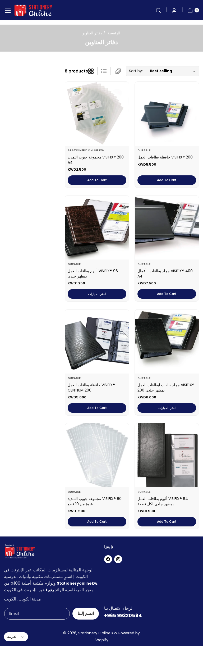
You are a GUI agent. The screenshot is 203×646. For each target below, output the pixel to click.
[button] (8, 10)
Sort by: (136, 71)
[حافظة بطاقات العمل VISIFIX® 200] (167, 114)
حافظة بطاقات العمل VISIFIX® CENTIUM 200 (91, 387)
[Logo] (20, 552)
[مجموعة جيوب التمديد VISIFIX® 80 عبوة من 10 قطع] (97, 455)
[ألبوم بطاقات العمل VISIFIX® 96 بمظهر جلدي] (97, 227)
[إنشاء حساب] (174, 10)
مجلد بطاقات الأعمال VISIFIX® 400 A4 (165, 273)
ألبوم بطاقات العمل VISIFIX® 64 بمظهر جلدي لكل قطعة (162, 501)
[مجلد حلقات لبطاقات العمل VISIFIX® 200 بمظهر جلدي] (167, 342)
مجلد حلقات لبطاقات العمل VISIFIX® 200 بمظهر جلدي (165, 387)
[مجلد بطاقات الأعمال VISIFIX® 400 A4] (167, 227)
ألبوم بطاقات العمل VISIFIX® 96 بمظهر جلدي (93, 273)
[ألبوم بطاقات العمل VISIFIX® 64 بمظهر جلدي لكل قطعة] (167, 455)
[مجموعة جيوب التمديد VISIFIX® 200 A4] (97, 114)
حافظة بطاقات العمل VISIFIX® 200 (165, 157)
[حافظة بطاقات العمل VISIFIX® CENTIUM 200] (97, 342)
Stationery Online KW (97, 633)
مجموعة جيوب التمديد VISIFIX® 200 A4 (96, 159)
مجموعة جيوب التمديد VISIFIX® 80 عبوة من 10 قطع (95, 501)
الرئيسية (114, 33)
